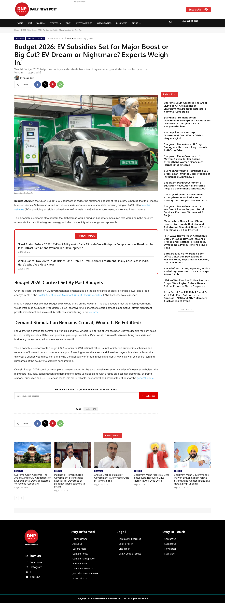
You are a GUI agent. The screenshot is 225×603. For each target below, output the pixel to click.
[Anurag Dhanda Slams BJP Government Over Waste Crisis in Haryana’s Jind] (112, 455)
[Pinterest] (52, 84)
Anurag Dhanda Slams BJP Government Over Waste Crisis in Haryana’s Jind (184, 135)
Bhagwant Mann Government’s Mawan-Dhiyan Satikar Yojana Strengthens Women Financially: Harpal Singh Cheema (183, 160)
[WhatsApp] (60, 84)
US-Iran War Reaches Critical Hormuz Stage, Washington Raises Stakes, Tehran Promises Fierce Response (186, 283)
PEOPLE (41, 38)
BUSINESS (25, 30)
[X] (45, 84)
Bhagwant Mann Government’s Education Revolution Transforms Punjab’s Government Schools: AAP (185, 185)
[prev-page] (16, 498)
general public (145, 378)
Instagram (36, 567)
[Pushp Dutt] (17, 77)
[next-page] (22, 498)
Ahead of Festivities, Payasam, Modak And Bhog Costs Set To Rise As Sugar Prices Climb (187, 271)
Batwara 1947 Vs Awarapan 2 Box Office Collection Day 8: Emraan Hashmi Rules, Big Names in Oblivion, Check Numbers (186, 258)
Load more (185, 309)
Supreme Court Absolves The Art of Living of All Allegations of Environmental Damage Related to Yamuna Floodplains (185, 107)
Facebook (36, 562)
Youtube (35, 577)
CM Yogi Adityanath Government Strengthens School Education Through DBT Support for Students (185, 197)
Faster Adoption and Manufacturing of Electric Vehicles (70, 295)
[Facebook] (37, 84)
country (93, 312)
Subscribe (150, 396)
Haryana (98, 471)
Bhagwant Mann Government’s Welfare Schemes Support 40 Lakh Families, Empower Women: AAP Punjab (185, 211)
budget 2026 (90, 409)
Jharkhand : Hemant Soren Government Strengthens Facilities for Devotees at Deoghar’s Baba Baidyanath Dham (187, 122)
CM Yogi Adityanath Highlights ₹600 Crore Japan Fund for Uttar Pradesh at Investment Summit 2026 (187, 173)
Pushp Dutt (28, 78)
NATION (31, 38)
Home (16, 30)
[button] (171, 22)
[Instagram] (27, 567)
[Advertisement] (125, 10)
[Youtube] (27, 577)
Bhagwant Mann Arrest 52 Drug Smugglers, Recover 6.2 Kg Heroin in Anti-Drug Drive (186, 147)
